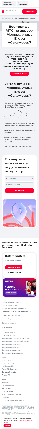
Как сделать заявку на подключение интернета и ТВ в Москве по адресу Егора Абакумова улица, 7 (19, 105)
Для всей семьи (8, 385)
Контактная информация (11, 394)
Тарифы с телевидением (11, 350)
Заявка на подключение (11, 315)
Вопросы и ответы (9, 323)
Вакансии (5, 397)
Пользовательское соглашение (20, 410)
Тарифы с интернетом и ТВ (12, 344)
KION (4, 380)
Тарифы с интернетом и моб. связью (15, 341)
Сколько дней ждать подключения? (18, 146)
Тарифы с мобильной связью (12, 353)
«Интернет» (6, 360)
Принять (7, 425)
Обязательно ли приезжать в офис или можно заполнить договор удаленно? (19, 125)
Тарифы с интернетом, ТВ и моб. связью (17, 338)
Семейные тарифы (9, 335)
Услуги (4, 358)
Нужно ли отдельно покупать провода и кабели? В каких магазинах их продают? (19, 139)
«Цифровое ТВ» (8, 366)
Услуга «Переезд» (9, 319)
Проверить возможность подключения (16, 312)
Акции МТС (6, 375)
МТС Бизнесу (7, 327)
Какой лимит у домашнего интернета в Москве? (20, 131)
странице (15, 412)
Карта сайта (6, 388)
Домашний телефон (9, 372)
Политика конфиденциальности (19, 406)
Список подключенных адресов (14, 308)
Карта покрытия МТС (10, 305)
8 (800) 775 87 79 (8, 4)
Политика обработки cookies (13, 400)
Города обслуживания (10, 302)
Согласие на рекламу (19, 407)
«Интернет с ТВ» (8, 363)
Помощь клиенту (8, 391)
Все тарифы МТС (8, 332)
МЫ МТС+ (6, 383)
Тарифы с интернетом (10, 347)
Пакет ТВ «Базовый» (9, 369)
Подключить (22, 111)
